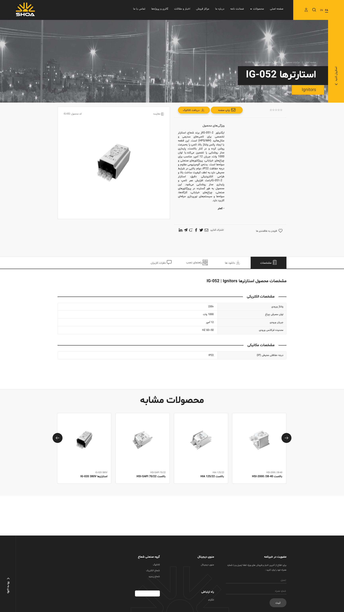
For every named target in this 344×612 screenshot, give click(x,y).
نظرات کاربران (159, 263)
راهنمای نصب (194, 262)
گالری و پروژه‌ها (159, 9)
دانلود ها (230, 263)
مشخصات (266, 263)
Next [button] (286, 438)
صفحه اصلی (276, 9)
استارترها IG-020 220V (93, 476)
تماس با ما (139, 9)
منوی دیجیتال (207, 564)
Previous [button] (58, 438)
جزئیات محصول (292, 62)
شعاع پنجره (154, 576)
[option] (259, 453)
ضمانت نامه (237, 9)
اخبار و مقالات (182, 9)
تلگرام (211, 599)
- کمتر (221, 208)
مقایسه (156, 114)
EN (321, 10)
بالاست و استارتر (273, 62)
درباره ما (219, 9)
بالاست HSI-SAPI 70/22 (209, 476)
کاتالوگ (156, 564)
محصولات (258, 9)
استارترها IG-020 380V (152, 476)
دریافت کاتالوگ (191, 110)
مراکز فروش (202, 9)
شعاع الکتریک (153, 570)
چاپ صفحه (224, 110)
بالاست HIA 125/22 (270, 476)
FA (326, 10)
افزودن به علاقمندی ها (266, 231)
